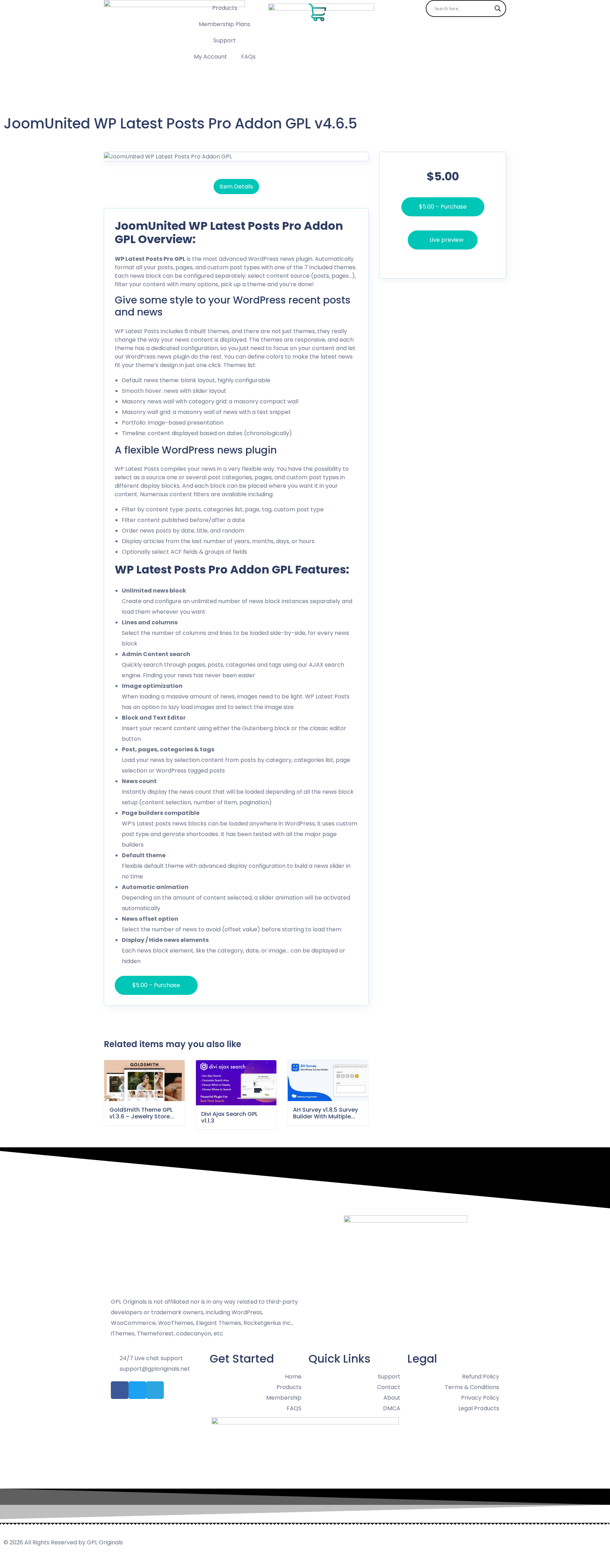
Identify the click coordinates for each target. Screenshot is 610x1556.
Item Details (236, 186)
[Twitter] (137, 1390)
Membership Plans (224, 24)
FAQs (248, 57)
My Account (210, 57)
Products (224, 8)
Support (224, 40)
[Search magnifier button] (498, 8)
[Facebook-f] (119, 1390)
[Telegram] (155, 1390)
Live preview (447, 240)
